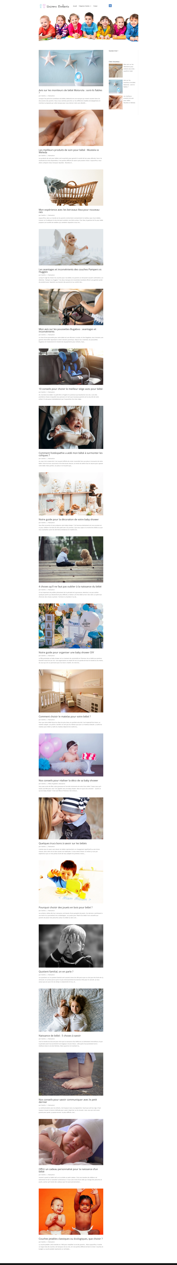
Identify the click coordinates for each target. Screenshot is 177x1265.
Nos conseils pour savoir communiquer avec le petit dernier (68, 1101)
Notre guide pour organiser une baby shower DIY (66, 652)
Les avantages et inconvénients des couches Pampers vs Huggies (70, 270)
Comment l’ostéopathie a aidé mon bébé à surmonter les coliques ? (71, 454)
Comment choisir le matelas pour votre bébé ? (65, 716)
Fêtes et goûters (53, 783)
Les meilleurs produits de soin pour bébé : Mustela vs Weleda (69, 151)
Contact (95, 6)
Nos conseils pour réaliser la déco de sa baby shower (68, 780)
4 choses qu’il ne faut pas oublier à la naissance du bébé (70, 586)
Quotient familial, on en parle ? (56, 971)
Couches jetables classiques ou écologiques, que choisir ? (71, 1238)
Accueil (75, 6)
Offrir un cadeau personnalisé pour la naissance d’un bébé (68, 1170)
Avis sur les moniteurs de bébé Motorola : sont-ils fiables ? (70, 91)
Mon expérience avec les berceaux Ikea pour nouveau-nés (69, 211)
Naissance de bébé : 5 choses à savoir (60, 1035)
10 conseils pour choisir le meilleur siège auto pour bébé (71, 388)
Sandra (43, 96)
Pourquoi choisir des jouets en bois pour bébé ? (65, 907)
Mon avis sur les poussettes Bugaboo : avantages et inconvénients (67, 330)
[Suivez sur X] (110, 5)
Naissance (51, 96)
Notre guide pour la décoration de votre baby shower (69, 519)
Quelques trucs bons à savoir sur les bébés (63, 843)
